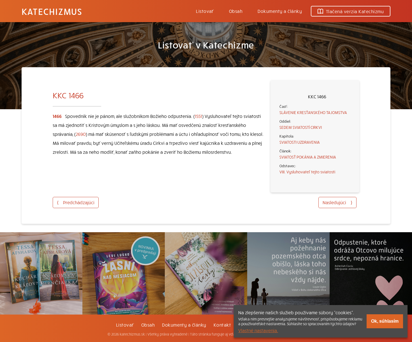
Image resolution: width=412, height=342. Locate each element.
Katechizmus (52, 11)
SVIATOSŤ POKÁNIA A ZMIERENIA (307, 156)
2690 (81, 134)
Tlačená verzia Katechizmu (355, 11)
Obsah (235, 11)
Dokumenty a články (280, 11)
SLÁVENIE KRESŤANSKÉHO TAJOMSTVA (313, 112)
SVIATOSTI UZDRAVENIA (299, 142)
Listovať (205, 11)
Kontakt (222, 324)
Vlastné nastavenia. (258, 330)
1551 (198, 116)
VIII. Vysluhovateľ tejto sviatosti (307, 171)
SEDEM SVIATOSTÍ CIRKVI (300, 127)
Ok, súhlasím (385, 321)
